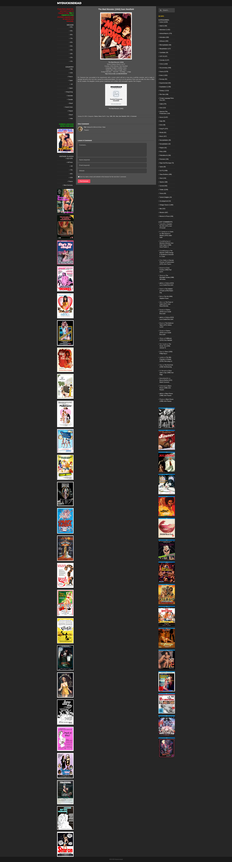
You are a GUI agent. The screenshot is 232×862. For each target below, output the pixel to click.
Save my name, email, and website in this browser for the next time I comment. (103, 176)
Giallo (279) (163, 104)
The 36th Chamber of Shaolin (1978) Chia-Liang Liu (166, 359)
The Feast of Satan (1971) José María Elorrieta (166, 304)
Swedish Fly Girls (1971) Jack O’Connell (166, 226)
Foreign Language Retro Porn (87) (167, 99)
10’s (71, 61)
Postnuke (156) (164, 159)
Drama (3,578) (164, 71)
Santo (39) (163, 166)
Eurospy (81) (163, 79)
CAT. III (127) (163, 56)
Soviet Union (69, 107)
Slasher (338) (163, 182)
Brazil (71, 103)
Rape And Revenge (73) (167, 163)
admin (161, 283)
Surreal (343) (163, 186)
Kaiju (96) (162, 121)
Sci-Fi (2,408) (163, 170)
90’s (71, 31)
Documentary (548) (165, 67)
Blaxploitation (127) (165, 48)
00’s (71, 27)
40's (114, 116)
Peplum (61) (163, 147)
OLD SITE (70, 158)
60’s (71, 42)
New (117, 116)
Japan (71, 88)
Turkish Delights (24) (166, 197)
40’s (71, 50)
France (71, 76)
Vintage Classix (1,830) (166, 205)
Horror (100, 116)
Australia (70, 95)
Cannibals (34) (164, 52)
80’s (71, 34)
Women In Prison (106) (166, 216)
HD (72, 166)
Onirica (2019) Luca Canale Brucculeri (165, 311)
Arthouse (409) (164, 41)
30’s (71, 53)
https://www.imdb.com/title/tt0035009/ (116, 73)
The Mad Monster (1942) (116, 108)
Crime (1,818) (164, 64)
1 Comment (133, 116)
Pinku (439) (163, 151)
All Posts (70, 162)
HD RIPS (161, 16)
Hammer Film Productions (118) (165, 112)
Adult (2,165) (163, 26)
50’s (71, 46)
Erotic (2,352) (163, 75)
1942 (111, 116)
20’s (71, 57)
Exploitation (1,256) (165, 87)
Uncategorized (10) (165, 201)
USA (128, 116)
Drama (96, 116)
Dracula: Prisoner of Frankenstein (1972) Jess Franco (167, 262)
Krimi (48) (162, 125)
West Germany (68, 185)
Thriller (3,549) (164, 189)
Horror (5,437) (164, 117)
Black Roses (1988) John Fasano (165, 387)
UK (72, 84)
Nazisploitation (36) (165, 140)
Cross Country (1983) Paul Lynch (165, 269)
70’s (71, 38)
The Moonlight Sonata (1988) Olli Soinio (167, 277)
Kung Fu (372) (164, 128)
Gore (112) (163, 107)
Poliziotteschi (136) (165, 155)
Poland (71, 111)
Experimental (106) (165, 83)
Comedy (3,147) (164, 60)
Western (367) (164, 212)
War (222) (162, 208)
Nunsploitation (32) (165, 144)
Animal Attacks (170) (166, 33)
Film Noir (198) (164, 94)
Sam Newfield (122, 116)
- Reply (103, 127)
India (71, 118)
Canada (70, 99)
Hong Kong (69, 92)
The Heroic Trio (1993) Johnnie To (165, 346)
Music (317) (163, 136)
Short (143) (163, 178)
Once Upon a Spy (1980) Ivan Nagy (167, 372)
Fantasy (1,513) (164, 90)
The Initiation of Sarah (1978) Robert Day (166, 290)
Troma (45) (163, 193)
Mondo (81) (163, 132)
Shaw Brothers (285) (166, 174)
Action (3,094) (164, 22)
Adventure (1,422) (165, 29)
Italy (71, 69)
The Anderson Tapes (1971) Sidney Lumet (166, 325)
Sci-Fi (103, 116)
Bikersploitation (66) (165, 45)
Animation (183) (164, 37)
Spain (71, 80)
